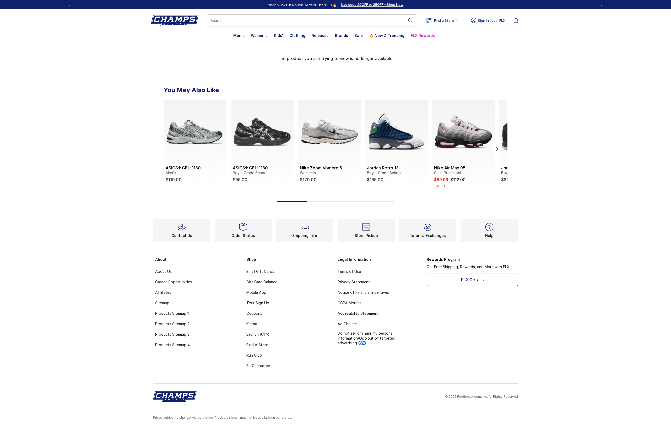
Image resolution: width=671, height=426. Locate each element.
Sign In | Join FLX (491, 20)
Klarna (251, 324)
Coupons (254, 313)
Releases (320, 35)
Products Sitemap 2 (172, 324)
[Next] (601, 4)
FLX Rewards (423, 35)
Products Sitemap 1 (172, 313)
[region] (335, 5)
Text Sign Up (257, 303)
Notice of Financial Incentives (363, 292)
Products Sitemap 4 (172, 344)
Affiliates (163, 292)
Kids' (278, 35)
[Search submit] (410, 20)
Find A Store (257, 344)
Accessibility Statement (358, 313)
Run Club (254, 355)
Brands (341, 35)
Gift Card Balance (261, 282)
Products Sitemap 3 (172, 334)
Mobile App (256, 292)
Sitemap (162, 303)
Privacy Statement (354, 282)
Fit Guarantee (258, 365)
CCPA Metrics (349, 303)
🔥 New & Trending (386, 35)
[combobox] (311, 20)
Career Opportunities (173, 282)
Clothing (297, 35)
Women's (259, 35)
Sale (358, 35)
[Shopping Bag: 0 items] (516, 20)
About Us (163, 271)
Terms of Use (349, 271)
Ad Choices (348, 324)
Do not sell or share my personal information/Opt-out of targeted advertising (366, 338)
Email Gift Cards (260, 271)
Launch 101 (255, 334)
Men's (239, 35)
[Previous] (69, 4)
